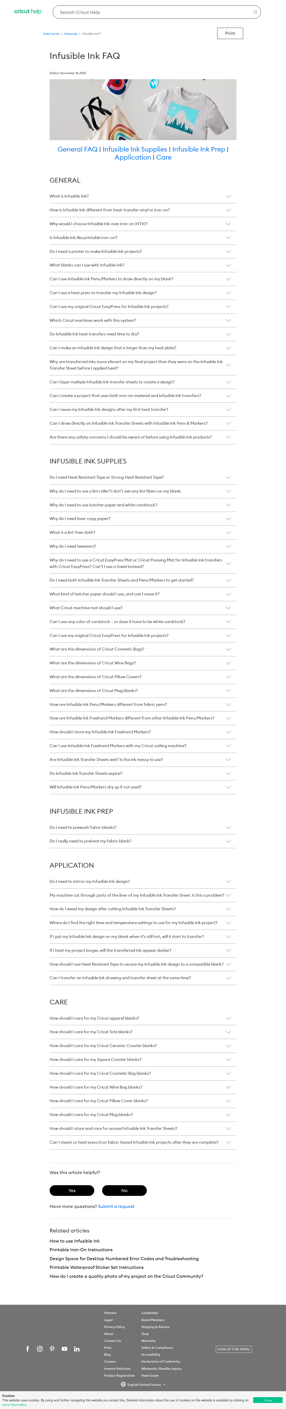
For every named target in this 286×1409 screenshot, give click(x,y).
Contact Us (112, 1341)
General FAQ (78, 149)
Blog (107, 1355)
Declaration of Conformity (160, 1361)
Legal (108, 1320)
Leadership (149, 1313)
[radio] (72, 1190)
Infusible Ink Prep (198, 149)
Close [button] (268, 1400)
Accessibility (150, 1355)
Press (107, 1348)
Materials (70, 33)
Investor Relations (117, 1369)
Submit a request (116, 1206)
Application (133, 157)
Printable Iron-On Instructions (81, 1249)
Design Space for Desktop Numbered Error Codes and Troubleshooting (124, 1258)
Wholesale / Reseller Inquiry (161, 1369)
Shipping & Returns (155, 1327)
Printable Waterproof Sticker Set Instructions (97, 1267)
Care (164, 157)
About (108, 1334)
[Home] (28, 12)
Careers (110, 1361)
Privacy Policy (114, 1327)
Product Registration (119, 1376)
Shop (145, 1334)
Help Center (51, 33)
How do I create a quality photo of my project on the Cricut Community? (126, 1276)
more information (14, 1404)
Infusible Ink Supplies (136, 149)
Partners (110, 1313)
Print (230, 33)
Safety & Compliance (157, 1348)
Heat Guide (150, 1376)
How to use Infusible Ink (75, 1241)
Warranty (148, 1341)
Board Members (152, 1320)
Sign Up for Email (233, 1349)
